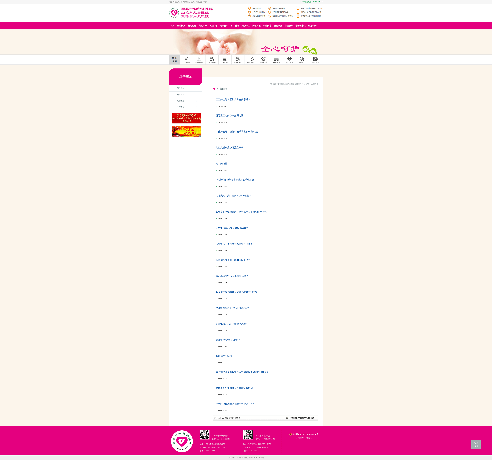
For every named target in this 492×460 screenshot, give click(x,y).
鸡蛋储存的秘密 (224, 356)
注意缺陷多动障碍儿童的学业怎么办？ (235, 404)
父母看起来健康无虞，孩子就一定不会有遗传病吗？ (242, 211)
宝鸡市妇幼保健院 (292, 84)
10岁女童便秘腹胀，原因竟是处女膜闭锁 (237, 292)
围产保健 (180, 88)
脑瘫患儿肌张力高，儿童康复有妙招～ (235, 388)
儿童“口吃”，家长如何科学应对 (231, 324)
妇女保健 (180, 94)
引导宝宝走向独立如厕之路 (229, 115)
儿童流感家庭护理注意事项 (229, 147)
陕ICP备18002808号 (256, 458)
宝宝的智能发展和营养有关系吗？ (233, 99)
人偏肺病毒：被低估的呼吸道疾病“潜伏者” (237, 131)
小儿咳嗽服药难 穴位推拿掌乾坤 (232, 308)
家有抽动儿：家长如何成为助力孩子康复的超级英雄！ (243, 372)
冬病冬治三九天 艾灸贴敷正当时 (232, 227)
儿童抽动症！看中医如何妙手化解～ (234, 259)
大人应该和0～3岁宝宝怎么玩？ (232, 275)
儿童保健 (180, 101)
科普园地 (305, 84)
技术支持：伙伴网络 (304, 438)
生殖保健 (180, 107)
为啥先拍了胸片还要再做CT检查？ (233, 195)
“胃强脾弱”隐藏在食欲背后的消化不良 (235, 179)
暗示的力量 (221, 163)
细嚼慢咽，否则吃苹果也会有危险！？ (235, 243)
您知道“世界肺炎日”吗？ (228, 340)
